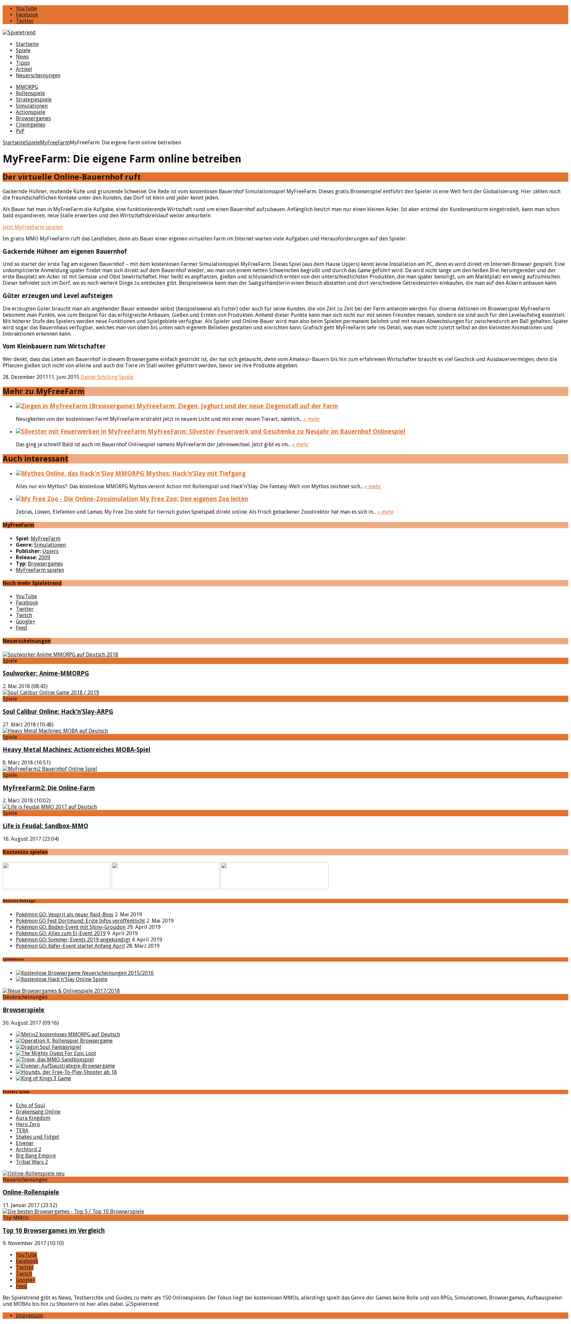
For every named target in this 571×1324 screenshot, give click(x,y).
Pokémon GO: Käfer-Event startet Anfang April (70, 946)
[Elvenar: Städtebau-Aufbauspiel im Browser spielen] (65, 1066)
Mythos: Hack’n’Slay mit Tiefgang (195, 473)
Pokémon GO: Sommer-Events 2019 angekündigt (73, 940)
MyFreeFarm (45, 538)
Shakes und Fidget (37, 1137)
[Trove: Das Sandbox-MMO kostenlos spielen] (55, 1059)
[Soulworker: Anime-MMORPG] (60, 654)
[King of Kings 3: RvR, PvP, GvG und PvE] (43, 1078)
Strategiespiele (34, 99)
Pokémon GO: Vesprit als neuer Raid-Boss (64, 914)
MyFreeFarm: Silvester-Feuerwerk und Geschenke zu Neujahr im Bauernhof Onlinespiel (275, 431)
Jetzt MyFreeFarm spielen (33, 227)
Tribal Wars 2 (32, 1162)
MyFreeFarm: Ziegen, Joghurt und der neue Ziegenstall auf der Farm (236, 406)
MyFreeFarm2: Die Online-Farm (49, 788)
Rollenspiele (30, 93)
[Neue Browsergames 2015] (85, 973)
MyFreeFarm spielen (40, 570)
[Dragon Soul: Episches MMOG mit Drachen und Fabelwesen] (48, 1047)
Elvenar (25, 1143)
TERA (22, 1130)
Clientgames (30, 125)
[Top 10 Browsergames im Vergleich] (73, 1211)
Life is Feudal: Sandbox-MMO (45, 826)
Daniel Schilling (99, 377)
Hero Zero (28, 1124)
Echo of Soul (30, 1105)
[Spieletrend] (285, 32)
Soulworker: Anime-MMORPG (46, 673)
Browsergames (33, 118)
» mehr (312, 419)
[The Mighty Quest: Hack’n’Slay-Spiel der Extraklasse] (56, 1053)
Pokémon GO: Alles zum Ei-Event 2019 (61, 933)
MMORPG (27, 87)
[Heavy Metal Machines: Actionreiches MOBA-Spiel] (55, 731)
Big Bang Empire (36, 1156)
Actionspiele (30, 112)
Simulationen (32, 106)
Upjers (50, 551)
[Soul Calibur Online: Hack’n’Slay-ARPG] (51, 692)
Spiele (23, 50)
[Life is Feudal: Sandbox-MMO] (50, 807)
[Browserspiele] (61, 991)
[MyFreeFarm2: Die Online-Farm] (50, 769)
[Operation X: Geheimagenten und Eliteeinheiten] (64, 1041)
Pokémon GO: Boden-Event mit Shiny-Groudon (71, 927)
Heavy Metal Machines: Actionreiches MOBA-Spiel (76, 749)
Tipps (23, 63)
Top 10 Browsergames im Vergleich (54, 1230)
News (22, 57)
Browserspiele (23, 1010)
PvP (20, 131)
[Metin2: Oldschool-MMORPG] (68, 1034)
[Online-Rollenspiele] (34, 1173)
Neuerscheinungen (38, 75)
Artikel (24, 69)
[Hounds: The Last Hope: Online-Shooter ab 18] (66, 1072)
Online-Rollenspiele (31, 1192)
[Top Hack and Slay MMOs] (61, 979)
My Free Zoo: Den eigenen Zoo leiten (193, 499)
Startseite (27, 44)
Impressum (29, 1315)
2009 (44, 557)
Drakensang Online (38, 1112)
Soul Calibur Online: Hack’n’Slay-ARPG (58, 711)
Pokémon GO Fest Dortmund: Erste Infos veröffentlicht (80, 921)
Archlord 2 (28, 1149)
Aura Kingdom (33, 1118)
